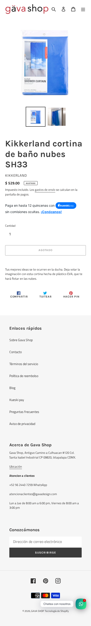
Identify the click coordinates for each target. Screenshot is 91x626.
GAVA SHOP (37, 611)
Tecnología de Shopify (57, 611)
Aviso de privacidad (22, 423)
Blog (12, 387)
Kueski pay (16, 399)
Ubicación (15, 466)
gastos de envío (45, 189)
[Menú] (83, 9)
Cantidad (10, 226)
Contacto (15, 351)
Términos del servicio (23, 363)
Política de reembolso (23, 375)
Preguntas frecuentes (24, 411)
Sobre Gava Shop (21, 339)
